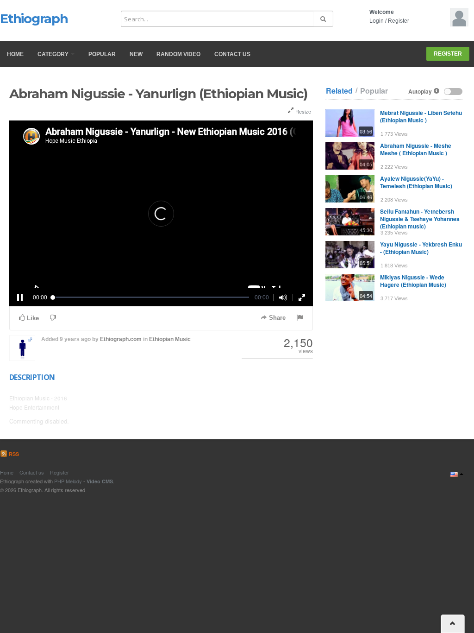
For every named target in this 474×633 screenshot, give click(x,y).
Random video (178, 54)
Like (32, 318)
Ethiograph (34, 18)
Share (276, 317)
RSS (13, 453)
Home (15, 54)
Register (398, 21)
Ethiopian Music (170, 339)
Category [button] (53, 54)
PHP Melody (68, 481)
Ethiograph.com (121, 339)
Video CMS (100, 481)
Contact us (232, 54)
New (136, 54)
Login (376, 21)
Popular (102, 54)
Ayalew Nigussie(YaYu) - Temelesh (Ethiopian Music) (416, 182)
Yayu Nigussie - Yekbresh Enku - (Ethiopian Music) (421, 248)
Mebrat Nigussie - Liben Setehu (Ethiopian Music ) (421, 116)
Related (339, 91)
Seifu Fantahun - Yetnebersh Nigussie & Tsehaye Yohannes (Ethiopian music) (420, 218)
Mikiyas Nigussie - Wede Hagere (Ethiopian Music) (413, 281)
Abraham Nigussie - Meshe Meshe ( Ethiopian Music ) (415, 149)
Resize (302, 111)
